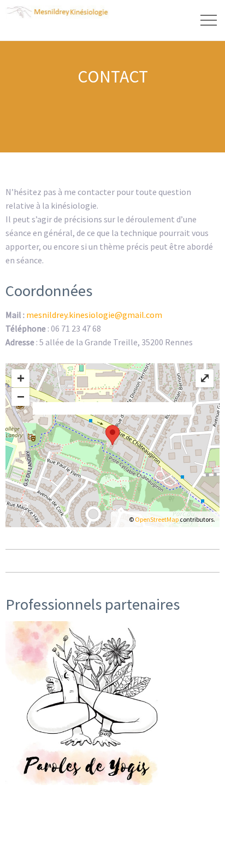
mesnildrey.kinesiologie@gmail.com (94, 314)
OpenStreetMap (157, 519)
